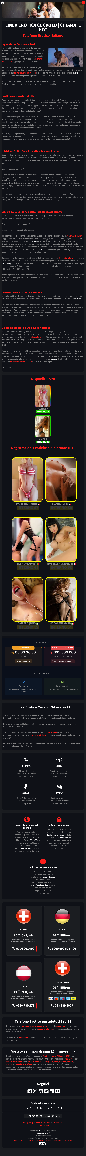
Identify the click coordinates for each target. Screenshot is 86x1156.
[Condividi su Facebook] (29, 1116)
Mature (70, 1061)
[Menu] (83, 3)
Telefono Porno (28, 1026)
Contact (47, 1125)
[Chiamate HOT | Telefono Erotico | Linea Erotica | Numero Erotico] (2, 3)
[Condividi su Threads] (37, 1116)
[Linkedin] (51, 1091)
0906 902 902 (25, 948)
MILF (56, 1061)
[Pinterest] (57, 1091)
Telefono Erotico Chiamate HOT (56, 1056)
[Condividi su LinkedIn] (45, 1116)
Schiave (9, 1064)
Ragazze (49, 1061)
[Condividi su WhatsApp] (56, 1116)
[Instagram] (35, 1091)
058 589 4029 (64, 1005)
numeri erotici (51, 732)
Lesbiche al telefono (23, 1064)
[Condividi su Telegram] (52, 1116)
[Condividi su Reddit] (48, 1116)
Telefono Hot (23, 1037)
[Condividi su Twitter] (33, 1116)
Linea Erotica (69, 1059)
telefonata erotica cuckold (25, 73)
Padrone (62, 1061)
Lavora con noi (58, 1123)
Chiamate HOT (41, 1026)
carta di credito (34, 1061)
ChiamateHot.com (75, 236)
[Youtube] (40, 1091)
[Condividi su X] (41, 1116)
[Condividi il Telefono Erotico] (26, 1116)
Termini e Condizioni (43, 1123)
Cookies (39, 1125)
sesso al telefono (38, 735)
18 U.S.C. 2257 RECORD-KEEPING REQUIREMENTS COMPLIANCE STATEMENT (43, 1141)
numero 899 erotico (14, 1061)
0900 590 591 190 (64, 948)
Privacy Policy (28, 1123)
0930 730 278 (25, 1005)
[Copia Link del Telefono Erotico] (60, 1116)
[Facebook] (29, 1091)
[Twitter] (46, 1091)
